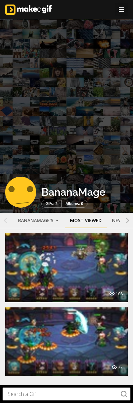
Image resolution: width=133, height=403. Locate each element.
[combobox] (66, 394)
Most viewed (86, 220)
